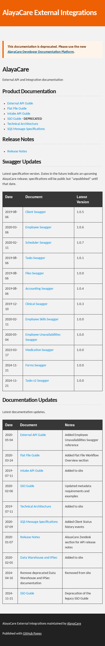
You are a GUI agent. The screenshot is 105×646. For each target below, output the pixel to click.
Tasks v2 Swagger (37, 381)
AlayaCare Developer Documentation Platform (41, 52)
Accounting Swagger (39, 289)
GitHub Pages (32, 634)
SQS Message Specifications (26, 129)
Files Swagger (34, 273)
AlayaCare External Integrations (49, 13)
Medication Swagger (39, 350)
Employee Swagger (38, 227)
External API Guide (20, 103)
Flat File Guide (17, 109)
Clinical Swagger (36, 304)
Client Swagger (35, 212)
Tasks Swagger (35, 258)
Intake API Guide (18, 114)
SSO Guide (14, 119)
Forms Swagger (35, 365)
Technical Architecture (22, 124)
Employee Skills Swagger (42, 319)
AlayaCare (74, 624)
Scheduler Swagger (38, 243)
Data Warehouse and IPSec (38, 558)
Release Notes (17, 151)
